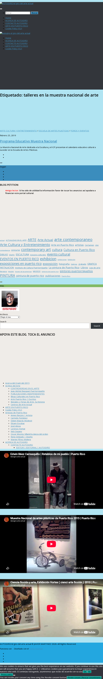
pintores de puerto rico (50, 271)
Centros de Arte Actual (21, 404)
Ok (85, 672)
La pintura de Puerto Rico (64, 267)
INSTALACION (7, 267)
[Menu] (1, 8)
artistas (79, 245)
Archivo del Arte (12, 385)
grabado (82, 264)
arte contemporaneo (73, 239)
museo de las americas (23, 271)
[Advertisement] (51, 71)
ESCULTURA (22, 254)
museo (11, 271)
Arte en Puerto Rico (62, 245)
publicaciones (52, 275)
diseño (12, 255)
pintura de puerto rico (30, 275)
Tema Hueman (36, 648)
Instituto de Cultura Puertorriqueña (31, 267)
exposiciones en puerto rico (21, 263)
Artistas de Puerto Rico (16, 412)
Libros (84, 267)
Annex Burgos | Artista (21, 415)
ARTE (32, 239)
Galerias (74, 264)
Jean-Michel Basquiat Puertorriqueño (28, 391)
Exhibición (71, 260)
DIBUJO (4, 254)
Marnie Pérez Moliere (21, 439)
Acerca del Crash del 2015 (17, 383)
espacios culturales (38, 255)
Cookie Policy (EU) (13, 28)
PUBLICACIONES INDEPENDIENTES (28, 393)
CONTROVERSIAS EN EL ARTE (25, 388)
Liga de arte (94, 267)
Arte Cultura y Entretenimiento (25, 244)
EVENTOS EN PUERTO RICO (19, 259)
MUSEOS (37, 271)
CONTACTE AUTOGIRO (16, 23)
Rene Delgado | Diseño (22, 436)
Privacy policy (6, 675)
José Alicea (16, 426)
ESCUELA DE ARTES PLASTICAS (54, 130)
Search (3, 321)
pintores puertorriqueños (76, 271)
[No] (14, 675)
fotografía (64, 264)
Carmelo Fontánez (19, 418)
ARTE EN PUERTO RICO (16, 25)
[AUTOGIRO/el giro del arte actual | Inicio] (16, 3)
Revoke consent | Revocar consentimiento (84, 678)
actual (2, 240)
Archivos (4, 314)
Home (8, 17)
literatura (3, 271)
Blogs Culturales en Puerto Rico (25, 396)
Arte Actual (45, 240)
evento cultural (58, 254)
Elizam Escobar (18, 423)
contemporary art (36, 249)
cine (97, 245)
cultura (57, 250)
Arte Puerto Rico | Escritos (23, 399)
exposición (50, 264)
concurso (15, 250)
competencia (5, 250)
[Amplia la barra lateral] (1, 162)
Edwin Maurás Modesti (21, 420)
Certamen (89, 245)
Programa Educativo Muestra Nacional (28, 141)
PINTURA (7, 275)
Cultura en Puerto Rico (79, 250)
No (89, 672)
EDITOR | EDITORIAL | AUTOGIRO (33, 447)
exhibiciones (62, 260)
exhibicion (48, 258)
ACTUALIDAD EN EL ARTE (16, 240)
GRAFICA (92, 264)
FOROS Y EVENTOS (80, 130)
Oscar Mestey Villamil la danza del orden (29, 434)
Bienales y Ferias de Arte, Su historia (28, 401)
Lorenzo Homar (18, 428)
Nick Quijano (16, 431)
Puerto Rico (66, 276)
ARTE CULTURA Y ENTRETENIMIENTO (18, 130)
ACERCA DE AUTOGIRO (16, 20)
